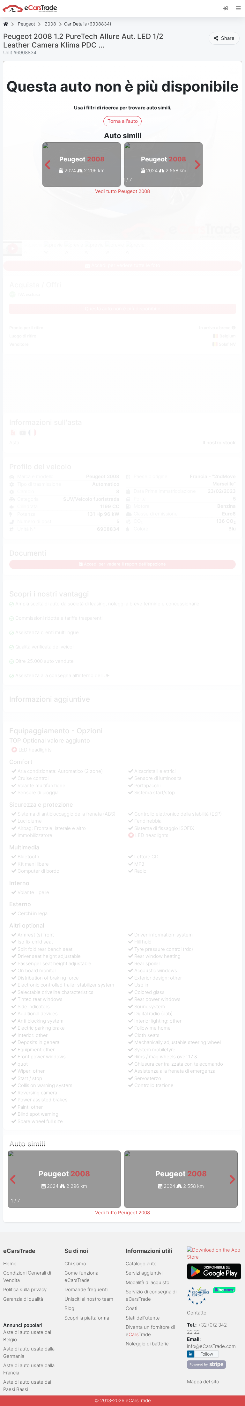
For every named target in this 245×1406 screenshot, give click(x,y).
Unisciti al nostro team (88, 1299)
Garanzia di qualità (23, 1299)
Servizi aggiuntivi (144, 1273)
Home (10, 1264)
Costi (131, 1308)
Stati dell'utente (143, 1318)
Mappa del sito (203, 1382)
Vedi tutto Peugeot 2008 (122, 191)
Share (227, 38)
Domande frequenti (86, 1289)
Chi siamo (75, 1264)
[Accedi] (228, 8)
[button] (47, 165)
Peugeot (26, 23)
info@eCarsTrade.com (211, 1346)
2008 (50, 23)
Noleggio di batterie (147, 1344)
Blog (69, 1308)
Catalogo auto (141, 1264)
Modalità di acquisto (147, 1282)
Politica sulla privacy (25, 1289)
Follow (206, 1354)
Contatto (196, 1313)
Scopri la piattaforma (86, 1318)
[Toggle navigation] (238, 8)
